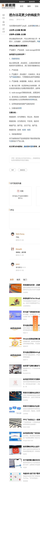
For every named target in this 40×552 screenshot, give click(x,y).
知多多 (25, 454)
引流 (11, 141)
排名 (18, 59)
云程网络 (25, 292)
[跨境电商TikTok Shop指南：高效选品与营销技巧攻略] (15, 301)
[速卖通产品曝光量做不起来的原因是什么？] (15, 369)
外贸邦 (31, 146)
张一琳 (25, 386)
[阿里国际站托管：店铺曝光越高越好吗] (15, 288)
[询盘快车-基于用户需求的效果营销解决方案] (15, 476)
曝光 (34, 26)
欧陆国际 (25, 480)
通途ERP (25, 346)
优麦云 (25, 319)
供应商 (31, 100)
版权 (25, 146)
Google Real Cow (28, 440)
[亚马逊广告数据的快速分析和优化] (15, 315)
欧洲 (24, 130)
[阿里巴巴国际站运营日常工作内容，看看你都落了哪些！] (15, 396)
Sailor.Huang (20, 234)
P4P (12, 170)
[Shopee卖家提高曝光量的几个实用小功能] (15, 342)
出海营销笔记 (26, 305)
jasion (18, 264)
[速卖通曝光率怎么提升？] (15, 450)
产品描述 (14, 77)
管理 (20, 108)
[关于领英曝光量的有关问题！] (15, 463)
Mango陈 (19, 249)
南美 (29, 130)
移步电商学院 (26, 373)
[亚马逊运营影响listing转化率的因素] (15, 355)
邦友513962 (26, 427)
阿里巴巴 (22, 170)
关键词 (13, 59)
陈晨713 (25, 332)
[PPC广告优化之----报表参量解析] (15, 423)
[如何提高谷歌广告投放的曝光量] (15, 436)
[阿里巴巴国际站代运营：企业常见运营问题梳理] (15, 409)
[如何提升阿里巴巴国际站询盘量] (15, 382)
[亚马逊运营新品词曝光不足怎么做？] (15, 328)
